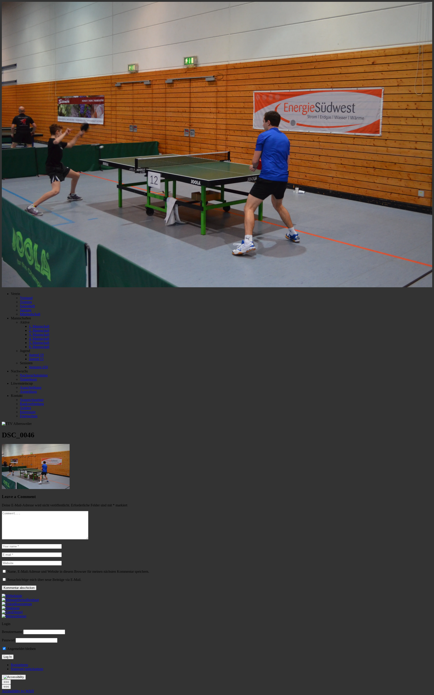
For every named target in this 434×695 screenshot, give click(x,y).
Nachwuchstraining (34, 375)
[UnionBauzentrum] (17, 604)
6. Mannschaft (39, 347)
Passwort (8, 640)
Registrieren (19, 665)
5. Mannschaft (39, 343)
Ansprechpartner (32, 400)
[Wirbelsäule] (12, 596)
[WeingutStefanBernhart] (20, 600)
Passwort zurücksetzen (27, 669)
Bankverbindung (32, 404)
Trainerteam (28, 379)
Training (26, 302)
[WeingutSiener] (14, 616)
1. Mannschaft (39, 326)
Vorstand (26, 298)
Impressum (27, 412)
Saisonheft (27, 306)
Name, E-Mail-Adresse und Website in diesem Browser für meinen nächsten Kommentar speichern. (78, 571)
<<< (6, 682)
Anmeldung (28, 391)
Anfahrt (25, 408)
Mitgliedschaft (30, 314)
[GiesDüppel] (12, 612)
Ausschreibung (30, 387)
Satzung (25, 310)
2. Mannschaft (39, 330)
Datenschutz (29, 416)
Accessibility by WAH (18, 691)
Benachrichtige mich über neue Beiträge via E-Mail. (44, 580)
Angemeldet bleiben (21, 649)
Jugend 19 (36, 355)
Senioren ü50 (38, 367)
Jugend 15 (36, 359)
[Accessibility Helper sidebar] (14, 677)
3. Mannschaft (39, 334)
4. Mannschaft (39, 338)
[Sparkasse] (11, 608)
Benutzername (12, 632)
